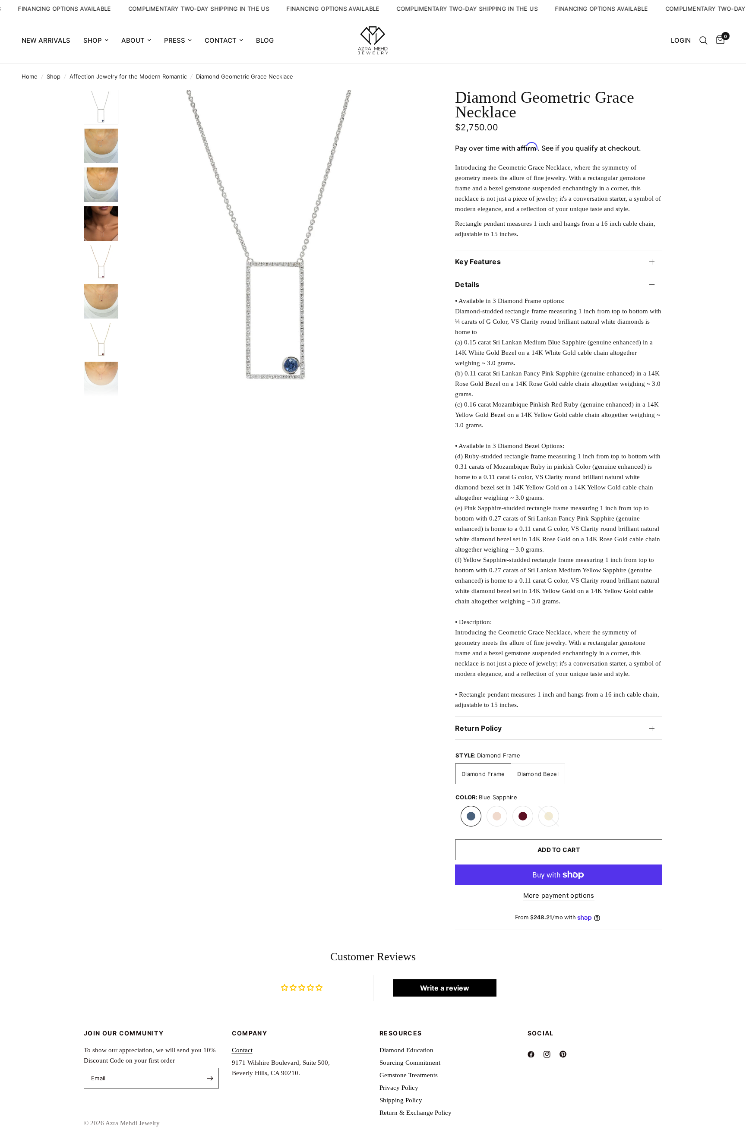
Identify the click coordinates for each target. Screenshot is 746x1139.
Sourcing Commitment (409, 1062)
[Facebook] (535, 1054)
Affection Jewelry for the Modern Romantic (128, 76)
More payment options (558, 895)
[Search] (703, 40)
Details (467, 284)
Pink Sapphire (497, 816)
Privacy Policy (398, 1087)
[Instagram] (551, 1054)
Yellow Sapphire (548, 816)
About (133, 40)
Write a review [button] (444, 988)
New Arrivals (46, 40)
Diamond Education (406, 1050)
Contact (221, 40)
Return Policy (478, 728)
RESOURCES (400, 1033)
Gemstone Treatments (408, 1075)
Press (174, 40)
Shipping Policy (400, 1100)
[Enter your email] (210, 1078)
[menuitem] (49, 40)
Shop (92, 40)
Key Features (478, 261)
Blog (265, 40)
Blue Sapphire (471, 816)
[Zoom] (411, 108)
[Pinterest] (567, 1054)
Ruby (522, 816)
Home (30, 76)
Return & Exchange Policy (415, 1112)
